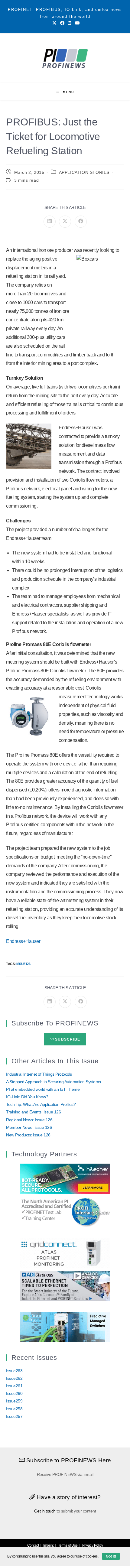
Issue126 (23, 964)
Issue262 (14, 1378)
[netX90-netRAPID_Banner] (65, 1178)
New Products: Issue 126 (28, 1134)
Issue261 (14, 1385)
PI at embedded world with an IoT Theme (43, 1089)
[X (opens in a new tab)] (54, 23)
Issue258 (14, 1408)
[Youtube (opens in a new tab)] (76, 23)
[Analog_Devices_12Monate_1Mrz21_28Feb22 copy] (65, 1285)
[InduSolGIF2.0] (65, 1326)
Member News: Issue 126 (29, 1127)
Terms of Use (68, 1545)
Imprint (48, 1545)
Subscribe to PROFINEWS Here (68, 1460)
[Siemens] (65, 1211)
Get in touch (45, 1511)
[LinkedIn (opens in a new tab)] (69, 23)
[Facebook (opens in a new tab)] (62, 23)
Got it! (111, 1556)
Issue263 (14, 1370)
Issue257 (14, 1416)
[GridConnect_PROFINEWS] (65, 1252)
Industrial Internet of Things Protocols (39, 1074)
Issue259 (14, 1401)
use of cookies (87, 1556)
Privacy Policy (92, 1545)
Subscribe (67, 1039)
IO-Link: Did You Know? (27, 1096)
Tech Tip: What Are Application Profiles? (41, 1104)
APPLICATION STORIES (84, 172)
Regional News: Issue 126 (29, 1119)
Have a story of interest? (68, 1497)
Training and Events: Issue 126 (33, 1112)
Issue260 (14, 1393)
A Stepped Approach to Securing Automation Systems (53, 1081)
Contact (33, 1545)
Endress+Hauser (23, 941)
